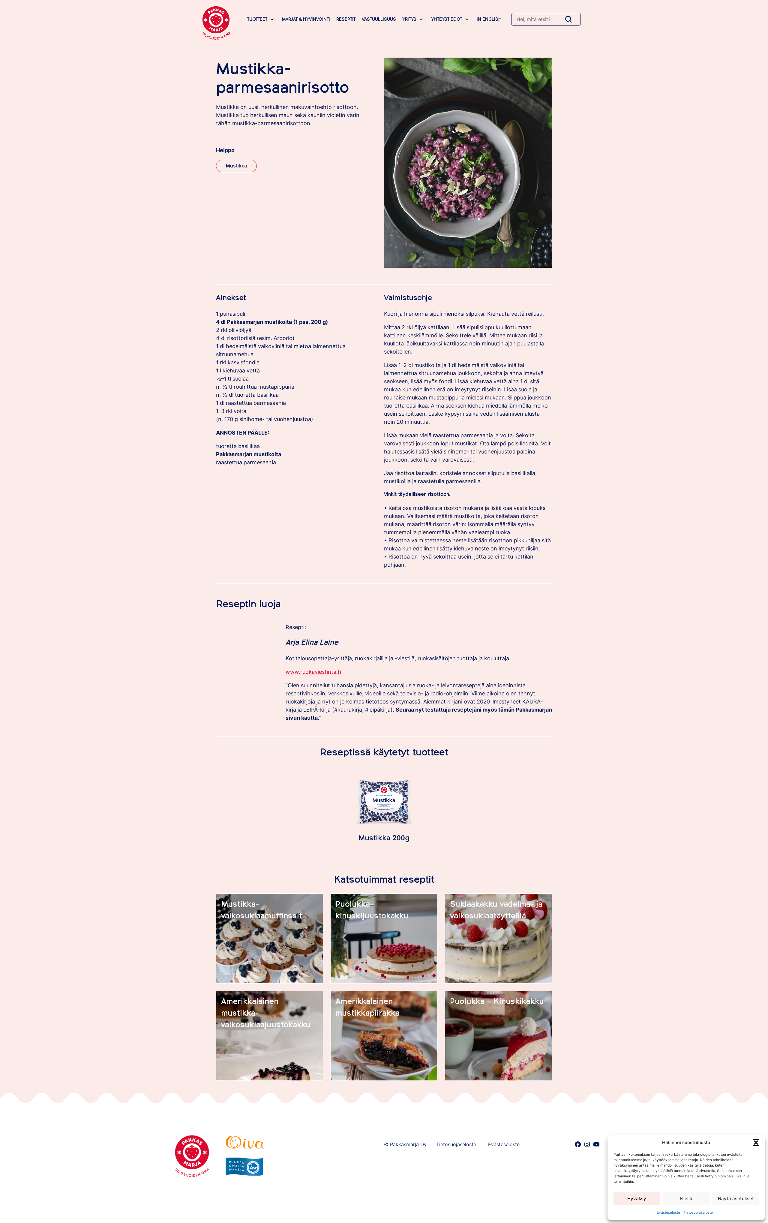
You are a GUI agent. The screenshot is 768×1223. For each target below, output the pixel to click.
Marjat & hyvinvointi (306, 19)
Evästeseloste (668, 1212)
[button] (756, 1143)
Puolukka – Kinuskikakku (497, 1001)
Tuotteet (257, 19)
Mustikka (236, 166)
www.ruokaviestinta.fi (313, 672)
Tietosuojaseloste (698, 1212)
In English (489, 19)
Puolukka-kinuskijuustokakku (371, 910)
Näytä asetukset (736, 1198)
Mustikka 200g (384, 838)
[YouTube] (596, 1144)
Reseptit (346, 19)
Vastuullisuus (379, 19)
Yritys (409, 19)
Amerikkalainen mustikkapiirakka (367, 1007)
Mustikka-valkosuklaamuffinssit (261, 910)
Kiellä (686, 1198)
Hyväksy (636, 1198)
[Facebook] (577, 1144)
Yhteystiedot (446, 19)
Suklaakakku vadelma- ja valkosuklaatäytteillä (496, 910)
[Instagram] (587, 1144)
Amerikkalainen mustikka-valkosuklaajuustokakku (265, 1013)
